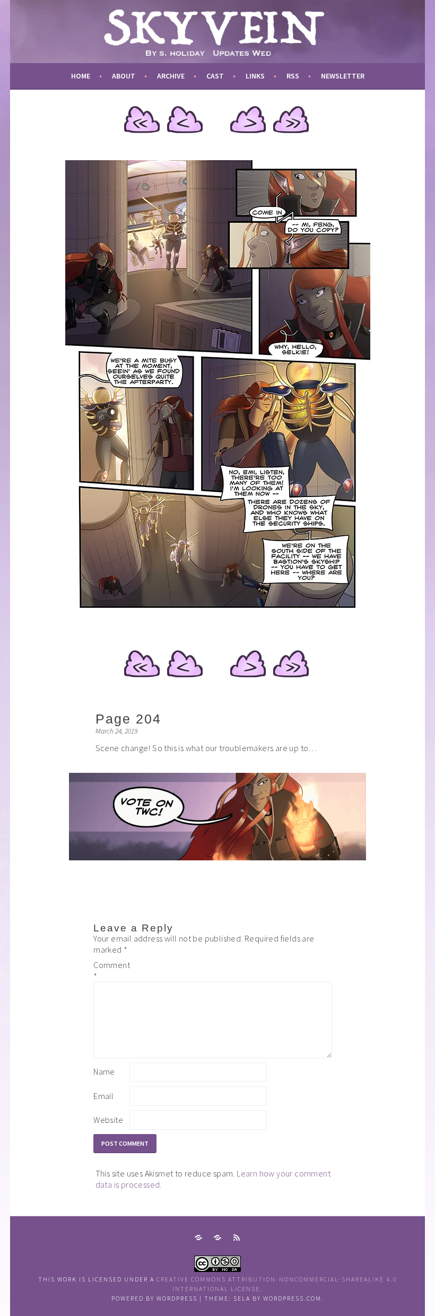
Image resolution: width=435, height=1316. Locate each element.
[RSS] (236, 1237)
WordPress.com (292, 1298)
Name (104, 1071)
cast (215, 76)
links (255, 76)
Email (103, 1096)
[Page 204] (217, 620)
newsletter (342, 76)
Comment (110, 970)
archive (171, 76)
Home (80, 76)
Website (108, 1119)
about (123, 76)
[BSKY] (217, 1237)
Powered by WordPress (154, 1298)
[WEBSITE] (198, 1237)
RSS (292, 76)
